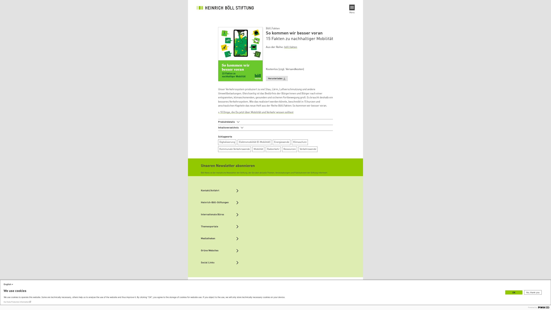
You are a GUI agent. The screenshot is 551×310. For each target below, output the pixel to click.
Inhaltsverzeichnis (228, 128)
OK (513, 292)
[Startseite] (225, 7)
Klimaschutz (300, 142)
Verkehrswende (308, 149)
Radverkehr (273, 149)
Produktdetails (226, 122)
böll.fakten (290, 47)
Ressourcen (289, 149)
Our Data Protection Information (16, 302)
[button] (277, 78)
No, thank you (533, 292)
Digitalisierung (227, 142)
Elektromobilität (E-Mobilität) (254, 142)
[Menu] (352, 7)
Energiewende (281, 142)
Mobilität (258, 149)
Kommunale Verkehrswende (234, 149)
